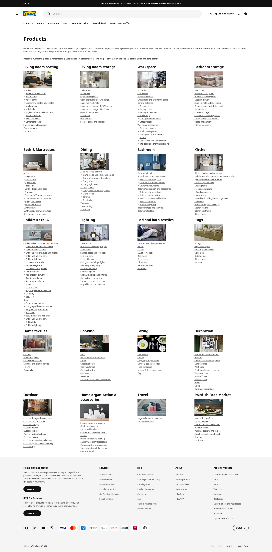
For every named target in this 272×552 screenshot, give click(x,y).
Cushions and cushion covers (36, 363)
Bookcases (85, 93)
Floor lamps (85, 249)
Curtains (27, 354)
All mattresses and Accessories (37, 198)
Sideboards (85, 115)
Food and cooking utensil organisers (212, 198)
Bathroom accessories (149, 195)
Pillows (140, 246)
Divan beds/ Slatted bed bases (38, 195)
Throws (26, 367)
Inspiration (53, 23)
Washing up (201, 195)
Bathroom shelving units (150, 179)
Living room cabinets (89, 103)
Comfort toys (32, 287)
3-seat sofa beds (33, 118)
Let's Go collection (145, 421)
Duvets (140, 249)
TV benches (85, 90)
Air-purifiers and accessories (92, 284)
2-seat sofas (31, 96)
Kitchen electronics (202, 211)
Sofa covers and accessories (36, 125)
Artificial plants (200, 379)
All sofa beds (29, 109)
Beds (215, 484)
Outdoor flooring (30, 427)
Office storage (143, 115)
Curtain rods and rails (32, 360)
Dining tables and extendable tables (98, 174)
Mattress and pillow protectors (37, 211)
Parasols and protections (34, 434)
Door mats (199, 252)
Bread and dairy (201, 427)
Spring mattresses (33, 201)
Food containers (203, 192)
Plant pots (199, 367)
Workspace (71, 58)
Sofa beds (217, 494)
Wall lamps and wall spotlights (93, 246)
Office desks (142, 93)
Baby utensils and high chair (38, 315)
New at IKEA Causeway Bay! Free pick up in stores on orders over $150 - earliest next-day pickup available (141, 3)
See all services (106, 499)
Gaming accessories (148, 112)
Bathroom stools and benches (153, 198)
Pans (82, 354)
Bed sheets (142, 256)
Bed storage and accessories (36, 214)
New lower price (80, 23)
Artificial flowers (201, 376)
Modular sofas (32, 106)
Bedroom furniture (32, 58)
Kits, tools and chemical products (154, 143)
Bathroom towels (145, 265)
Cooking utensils (87, 367)
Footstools (28, 131)
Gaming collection (145, 103)
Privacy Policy (216, 546)
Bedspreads (142, 259)
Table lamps (85, 243)
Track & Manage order (147, 503)
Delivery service (106, 474)
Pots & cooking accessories (92, 357)
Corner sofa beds (33, 121)
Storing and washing (203, 188)
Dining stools (88, 193)
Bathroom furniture (146, 173)
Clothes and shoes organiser (207, 115)
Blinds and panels (31, 357)
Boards (142, 137)
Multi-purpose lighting (90, 265)
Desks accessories (147, 128)
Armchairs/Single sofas (36, 93)
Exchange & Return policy (148, 479)
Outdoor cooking (31, 430)
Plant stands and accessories (207, 370)
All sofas (27, 90)
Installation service (107, 489)
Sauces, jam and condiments (207, 424)
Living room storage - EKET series (95, 109)
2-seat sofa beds (33, 115)
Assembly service (106, 484)
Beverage (198, 437)
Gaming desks (145, 106)
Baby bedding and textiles (37, 309)
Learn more (32, 489)
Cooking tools (200, 185)
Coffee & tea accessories (148, 363)
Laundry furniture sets (149, 185)
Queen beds (30, 182)
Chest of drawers (202, 99)
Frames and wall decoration (206, 354)
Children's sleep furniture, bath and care (40, 243)
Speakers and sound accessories (94, 281)
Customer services (145, 474)
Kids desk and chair (34, 278)
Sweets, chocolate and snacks (207, 434)
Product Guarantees (146, 489)
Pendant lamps (87, 259)
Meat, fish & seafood (203, 418)
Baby (25, 300)
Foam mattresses (33, 204)
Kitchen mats (200, 214)
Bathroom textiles (145, 211)
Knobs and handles (88, 429)
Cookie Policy (243, 546)
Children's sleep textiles (36, 249)
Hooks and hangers (203, 121)
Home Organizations (115, 58)
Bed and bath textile (148, 58)
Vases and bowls (201, 373)
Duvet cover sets (145, 252)
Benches (86, 196)
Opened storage (201, 112)
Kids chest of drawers (35, 274)
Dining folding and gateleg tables (97, 178)
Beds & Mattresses (54, 58)
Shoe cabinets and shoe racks (207, 103)
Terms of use (230, 546)
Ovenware (84, 373)
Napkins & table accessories (149, 370)
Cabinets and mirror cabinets (152, 182)
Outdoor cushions (31, 437)
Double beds (30, 179)
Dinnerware (142, 354)
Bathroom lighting (147, 204)
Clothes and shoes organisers (93, 432)
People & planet (182, 484)
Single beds (30, 176)
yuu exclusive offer (120, 23)
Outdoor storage (31, 424)
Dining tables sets (90, 181)
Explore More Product (223, 518)
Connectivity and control (91, 278)
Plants (197, 382)
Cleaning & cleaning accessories (94, 445)
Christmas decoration (204, 389)
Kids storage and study (33, 262)
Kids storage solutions (35, 281)
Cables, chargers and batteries (93, 274)
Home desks (143, 90)
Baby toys (30, 296)
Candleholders (200, 363)
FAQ (139, 499)
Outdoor (132, 58)
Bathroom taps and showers (150, 207)
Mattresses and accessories (225, 474)
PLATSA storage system (205, 96)
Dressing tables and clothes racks (209, 106)
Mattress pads (29, 207)
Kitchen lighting (201, 207)
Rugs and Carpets (202, 246)
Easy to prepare (201, 421)
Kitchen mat (199, 259)
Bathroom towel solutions (151, 192)
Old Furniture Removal (109, 494)
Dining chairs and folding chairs (96, 190)
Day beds (29, 192)
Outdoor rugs (200, 256)
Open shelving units (89, 96)
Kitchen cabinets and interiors (209, 179)
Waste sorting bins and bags (207, 204)
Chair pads (28, 370)
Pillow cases (142, 262)
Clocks (197, 385)
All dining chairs (87, 187)
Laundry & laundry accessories (93, 441)
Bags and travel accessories (149, 418)
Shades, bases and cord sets (93, 252)
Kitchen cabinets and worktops (208, 173)
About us (179, 474)
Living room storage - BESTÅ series (96, 106)
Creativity (30, 293)
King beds (29, 185)
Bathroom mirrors (147, 201)
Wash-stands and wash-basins (152, 176)
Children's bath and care (36, 256)
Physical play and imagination (38, 290)
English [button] (239, 528)
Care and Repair (87, 451)
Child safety (31, 322)
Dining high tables (90, 184)
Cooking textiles (87, 370)
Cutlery (140, 357)
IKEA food (179, 494)
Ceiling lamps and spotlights (92, 262)
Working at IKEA (182, 479)
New (65, 23)
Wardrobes (199, 90)
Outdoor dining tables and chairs (37, 418)
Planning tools (143, 484)
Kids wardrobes (32, 271)
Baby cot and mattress (36, 303)
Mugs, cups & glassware (148, 360)
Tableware (85, 203)
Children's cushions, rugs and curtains (42, 252)
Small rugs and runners (204, 249)
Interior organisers (202, 125)
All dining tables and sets (91, 171)
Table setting (86, 206)
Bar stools (87, 200)
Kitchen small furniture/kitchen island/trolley (215, 176)
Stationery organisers (148, 131)
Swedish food (99, 23)
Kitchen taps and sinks (204, 182)
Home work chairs (145, 96)
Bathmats (141, 268)
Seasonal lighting (87, 271)
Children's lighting (33, 259)
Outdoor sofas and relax (34, 421)
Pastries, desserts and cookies (207, 430)
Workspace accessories (147, 125)
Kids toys (27, 284)
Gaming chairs (145, 109)
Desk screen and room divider (152, 140)
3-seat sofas (31, 99)
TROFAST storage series (36, 268)
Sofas (215, 479)
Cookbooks (199, 440)
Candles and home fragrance (207, 360)
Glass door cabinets (89, 112)
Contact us (142, 494)
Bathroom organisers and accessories (154, 188)
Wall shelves (86, 118)
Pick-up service (105, 479)
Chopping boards (87, 363)
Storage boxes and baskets (92, 121)
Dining (99, 58)
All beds (26, 173)
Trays (139, 373)
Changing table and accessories (39, 306)
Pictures (198, 357)
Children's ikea (86, 58)
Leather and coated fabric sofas (40, 103)
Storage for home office (150, 118)
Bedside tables (200, 109)
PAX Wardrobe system (204, 93)
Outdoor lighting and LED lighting (38, 443)
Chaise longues (30, 128)
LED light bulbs (87, 256)
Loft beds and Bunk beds (36, 188)
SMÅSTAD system (34, 265)
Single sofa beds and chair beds (39, 112)
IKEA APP (179, 499)
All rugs (197, 243)
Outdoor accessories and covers (37, 440)
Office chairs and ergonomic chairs (152, 99)
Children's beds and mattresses (39, 246)
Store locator (181, 489)
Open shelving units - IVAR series (94, 99)
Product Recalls (144, 508)
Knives (83, 360)
